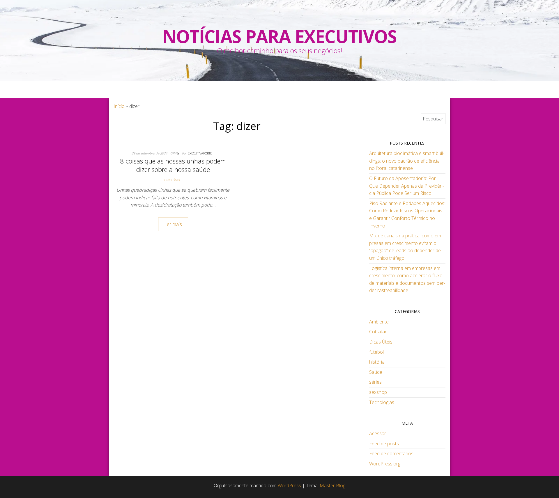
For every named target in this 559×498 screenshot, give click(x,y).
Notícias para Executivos (279, 36)
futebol (376, 352)
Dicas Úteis (172, 180)
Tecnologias (381, 402)
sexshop (378, 392)
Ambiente (379, 322)
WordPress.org (384, 463)
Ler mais (173, 224)
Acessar (377, 433)
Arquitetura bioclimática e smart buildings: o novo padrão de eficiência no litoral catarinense (406, 160)
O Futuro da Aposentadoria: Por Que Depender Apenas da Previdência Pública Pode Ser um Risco (406, 185)
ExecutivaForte (200, 153)
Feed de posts (384, 443)
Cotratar (378, 331)
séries (375, 382)
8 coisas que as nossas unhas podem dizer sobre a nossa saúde (173, 165)
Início (119, 106)
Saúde (375, 372)
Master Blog (332, 485)
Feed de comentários (391, 453)
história (377, 362)
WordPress (289, 485)
